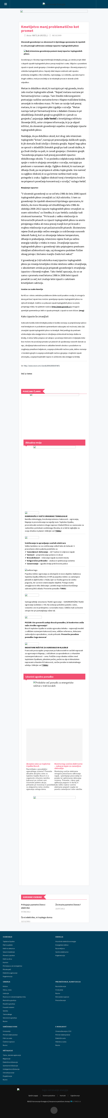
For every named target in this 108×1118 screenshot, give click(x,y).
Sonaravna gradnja (10, 1018)
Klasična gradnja (9, 1004)
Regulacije (6, 1059)
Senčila (5, 1011)
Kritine (5, 986)
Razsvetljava (60, 948)
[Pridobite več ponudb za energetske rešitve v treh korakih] (54, 702)
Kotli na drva (7, 959)
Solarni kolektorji (9, 952)
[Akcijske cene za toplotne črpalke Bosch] (51, 745)
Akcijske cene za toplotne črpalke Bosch (38, 764)
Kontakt (63, 1096)
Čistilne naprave (8, 1042)
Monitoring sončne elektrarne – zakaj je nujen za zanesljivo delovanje (68, 766)
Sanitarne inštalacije (10, 1066)
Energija (59, 937)
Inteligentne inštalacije (11, 1069)
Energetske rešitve (61, 945)
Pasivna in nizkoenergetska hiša (14, 997)
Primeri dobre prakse (10, 1035)
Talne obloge (7, 1014)
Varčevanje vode (10, 1027)
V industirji (59, 990)
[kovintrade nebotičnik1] (54, 838)
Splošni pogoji (33, 1096)
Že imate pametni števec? (68, 904)
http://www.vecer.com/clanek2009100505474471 (42, 366)
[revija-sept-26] (54, 475)
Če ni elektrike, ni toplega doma (36, 917)
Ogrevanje (7, 937)
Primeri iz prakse (9, 955)
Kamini (5, 962)
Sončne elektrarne (61, 952)
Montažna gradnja (9, 1000)
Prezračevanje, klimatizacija (68, 982)
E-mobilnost (61, 1027)
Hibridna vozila (60, 1042)
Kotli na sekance (9, 948)
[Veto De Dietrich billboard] (54, 15)
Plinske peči (7, 969)
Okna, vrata (7, 990)
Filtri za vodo (7, 1038)
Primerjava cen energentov (12, 966)
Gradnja (6, 982)
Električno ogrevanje (10, 973)
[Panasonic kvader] (54, 413)
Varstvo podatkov (49, 1096)
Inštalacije (8, 1050)
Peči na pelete (8, 945)
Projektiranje (7, 1076)
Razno (5, 1021)
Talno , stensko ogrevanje (12, 1055)
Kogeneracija (7, 976)
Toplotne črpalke (8, 941)
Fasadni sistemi (8, 1007)
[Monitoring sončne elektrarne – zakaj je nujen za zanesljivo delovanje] (79, 745)
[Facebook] (54, 1110)
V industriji (6, 1031)
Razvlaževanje (60, 986)
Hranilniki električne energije (65, 941)
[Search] (101, 4)
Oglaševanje (75, 1096)
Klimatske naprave (62, 997)
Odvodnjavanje (8, 1073)
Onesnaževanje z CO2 (63, 1031)
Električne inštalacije (10, 1062)
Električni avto (60, 1038)
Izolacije (6, 993)
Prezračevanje (60, 1000)
